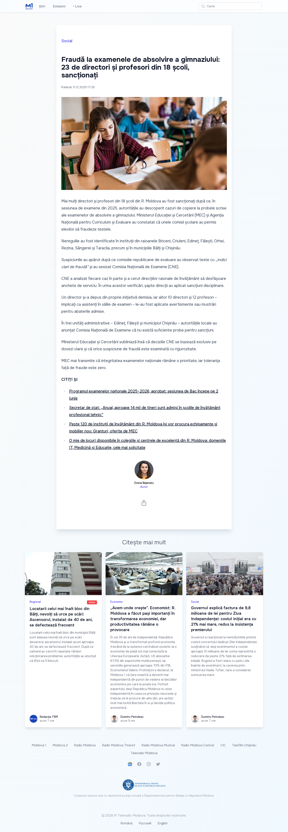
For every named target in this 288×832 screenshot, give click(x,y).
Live (77, 6)
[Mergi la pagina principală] (29, 6)
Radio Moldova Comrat (197, 745)
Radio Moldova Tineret (118, 745)
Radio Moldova (85, 745)
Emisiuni (59, 6)
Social (66, 41)
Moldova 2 (60, 745)
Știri (42, 6)
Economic (116, 602)
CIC (223, 745)
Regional (35, 602)
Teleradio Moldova (144, 753)
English (163, 823)
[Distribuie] (144, 502)
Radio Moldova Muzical (158, 745)
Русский (145, 823)
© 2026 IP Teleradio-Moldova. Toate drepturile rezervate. (144, 815)
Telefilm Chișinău (244, 745)
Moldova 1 (39, 745)
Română (126, 823)
